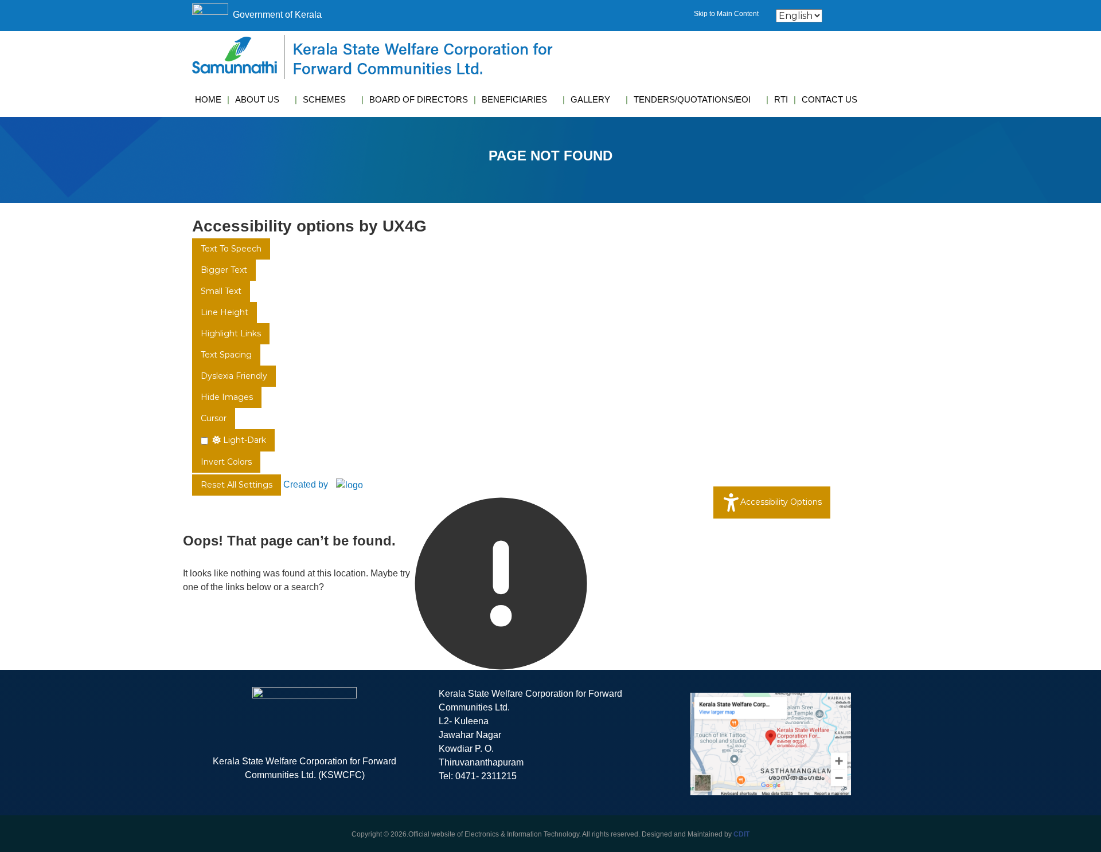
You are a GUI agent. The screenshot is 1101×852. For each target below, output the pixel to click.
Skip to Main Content (726, 14)
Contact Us (829, 99)
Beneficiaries (514, 99)
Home (208, 99)
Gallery (590, 99)
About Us (257, 99)
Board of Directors (418, 99)
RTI (781, 99)
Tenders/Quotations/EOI (692, 99)
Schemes (324, 99)
